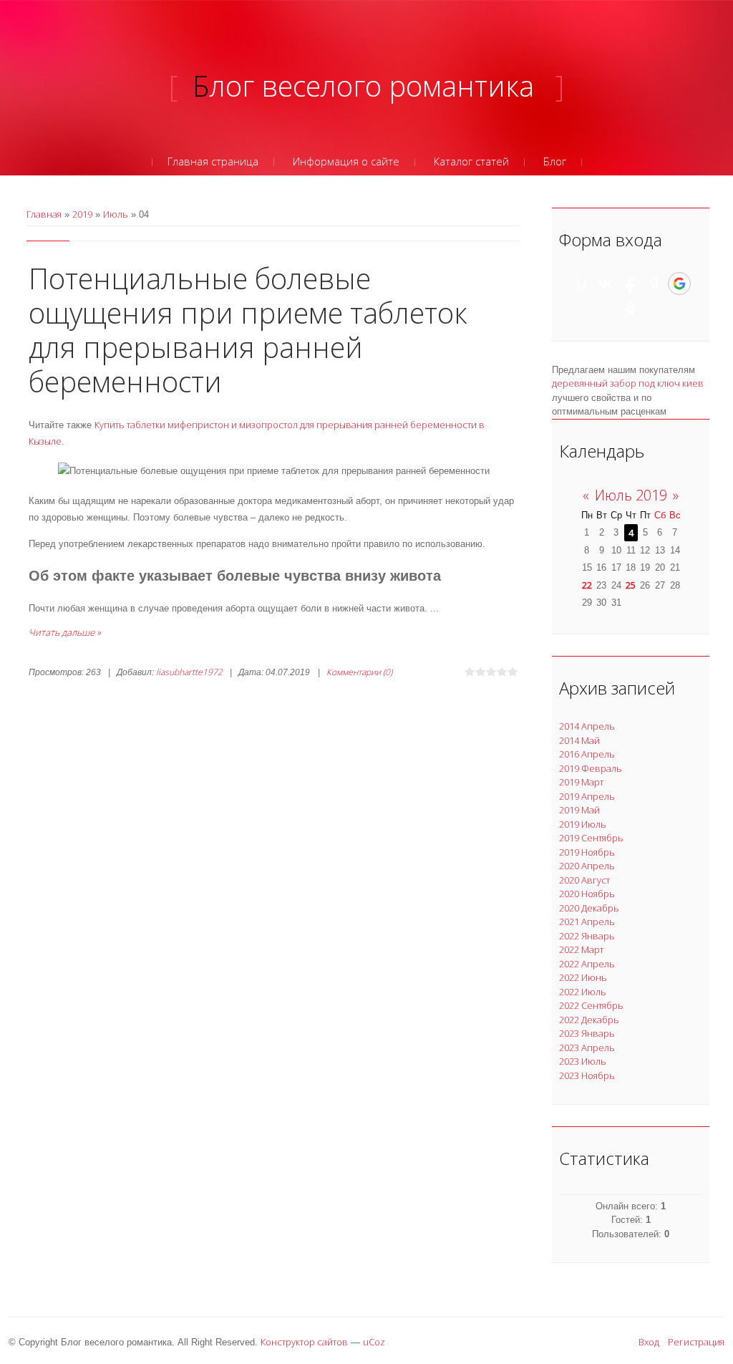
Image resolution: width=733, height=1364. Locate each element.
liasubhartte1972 (189, 672)
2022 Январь (587, 935)
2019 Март (581, 781)
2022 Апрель (587, 963)
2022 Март (581, 949)
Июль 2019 (631, 495)
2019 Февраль (590, 768)
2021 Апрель (587, 921)
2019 (82, 214)
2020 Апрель (587, 865)
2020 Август (584, 880)
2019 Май (579, 809)
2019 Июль (582, 824)
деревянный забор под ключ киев (628, 383)
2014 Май (579, 740)
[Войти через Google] (679, 283)
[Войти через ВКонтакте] (605, 283)
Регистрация (696, 1341)
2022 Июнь (583, 977)
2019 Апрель (587, 796)
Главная (44, 214)
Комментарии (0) (359, 672)
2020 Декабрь (589, 907)
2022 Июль (582, 991)
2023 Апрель (587, 1047)
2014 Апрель (587, 726)
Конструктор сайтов (304, 1341)
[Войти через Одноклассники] (630, 308)
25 (631, 585)
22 (587, 585)
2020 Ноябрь (587, 893)
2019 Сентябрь (591, 837)
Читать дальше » (65, 632)
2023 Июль (582, 1061)
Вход (649, 1341)
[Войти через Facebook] (630, 283)
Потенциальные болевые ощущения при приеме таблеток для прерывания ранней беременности (248, 329)
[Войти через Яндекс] (654, 283)
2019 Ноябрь (587, 852)
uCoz (374, 1341)
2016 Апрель (587, 754)
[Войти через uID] (581, 283)
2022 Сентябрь (591, 1005)
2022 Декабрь (589, 1019)
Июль (115, 214)
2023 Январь (587, 1033)
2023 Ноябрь (587, 1075)
